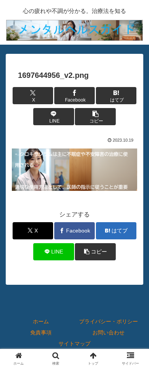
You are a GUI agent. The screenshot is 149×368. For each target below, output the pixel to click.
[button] (95, 116)
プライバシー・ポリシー (108, 321)
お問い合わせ (108, 332)
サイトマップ (74, 344)
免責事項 (41, 332)
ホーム (41, 321)
